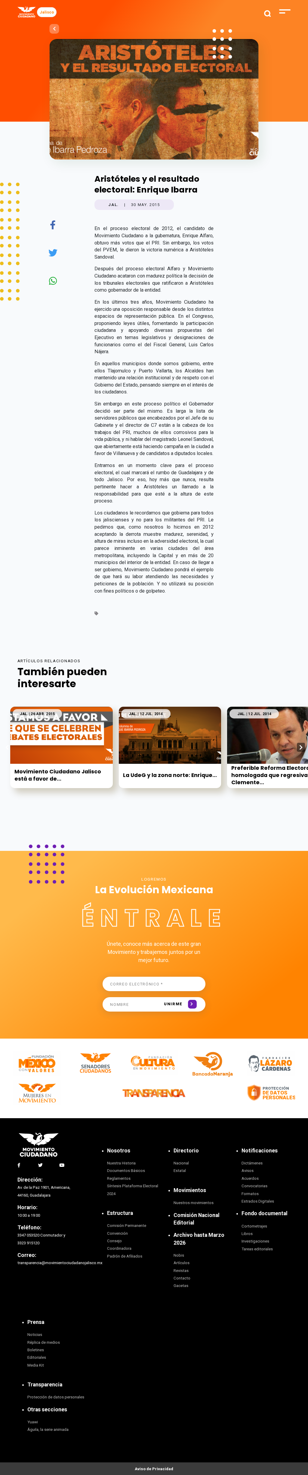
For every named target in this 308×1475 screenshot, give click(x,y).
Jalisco (47, 12)
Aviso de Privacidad (154, 1469)
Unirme (173, 1004)
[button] (301, 747)
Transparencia (44, 1385)
